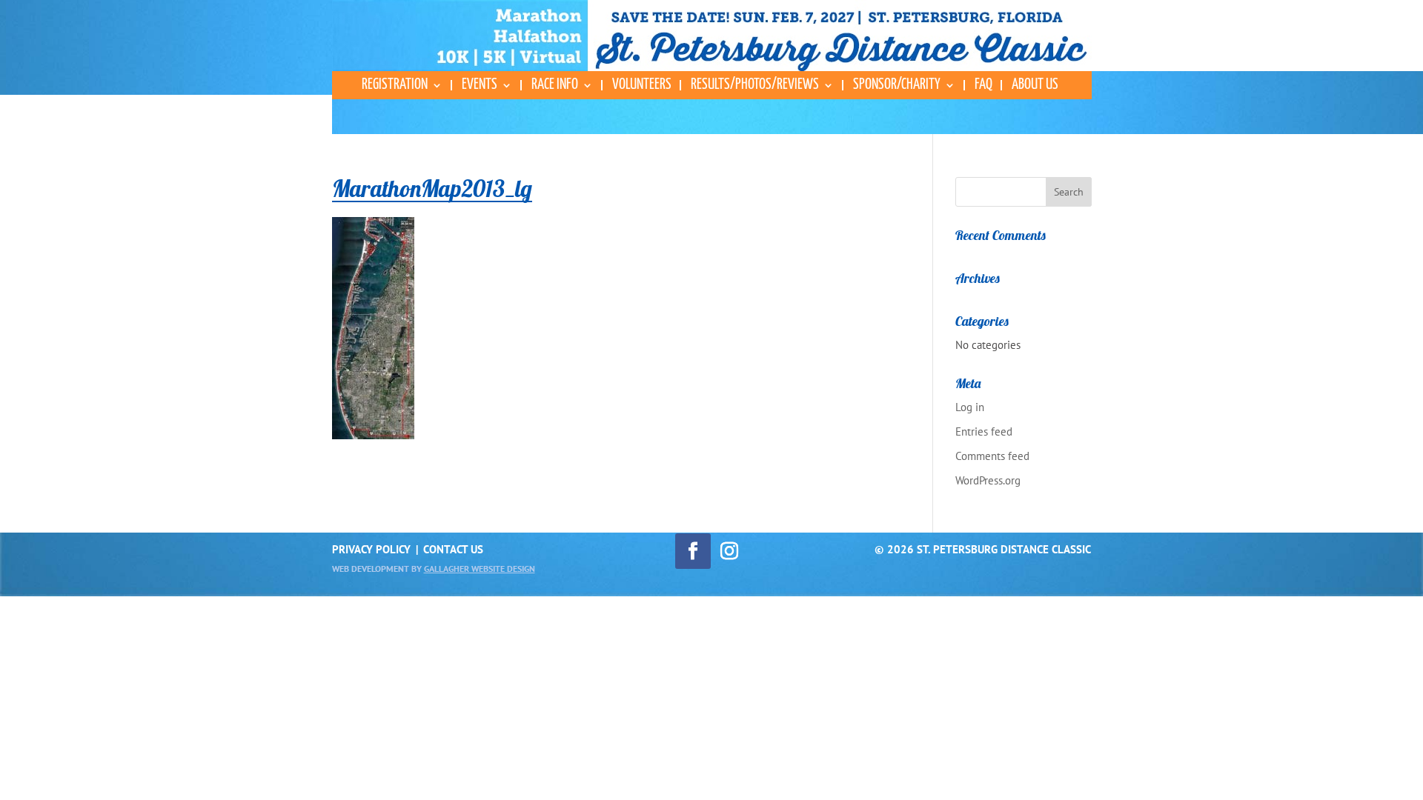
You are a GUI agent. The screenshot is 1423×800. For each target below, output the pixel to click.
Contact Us (453, 549)
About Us (1035, 85)
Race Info (554, 85)
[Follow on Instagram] (729, 551)
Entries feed (983, 431)
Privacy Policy (371, 549)
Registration (395, 85)
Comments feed (992, 456)
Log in (969, 407)
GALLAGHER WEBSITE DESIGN (479, 568)
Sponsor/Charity (897, 85)
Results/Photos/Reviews (755, 85)
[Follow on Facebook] (693, 551)
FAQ (983, 85)
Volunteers (641, 85)
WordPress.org (988, 480)
